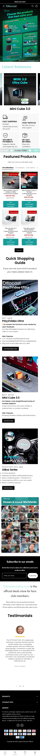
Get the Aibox (8, 488)
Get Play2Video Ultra (10, 349)
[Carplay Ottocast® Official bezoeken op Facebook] (18, 726)
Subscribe (32, 575)
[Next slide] (23, 686)
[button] (3, 6)
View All (19, 250)
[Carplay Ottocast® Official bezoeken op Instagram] (21, 726)
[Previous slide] (17, 686)
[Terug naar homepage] (11, 6)
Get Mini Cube (8, 421)
